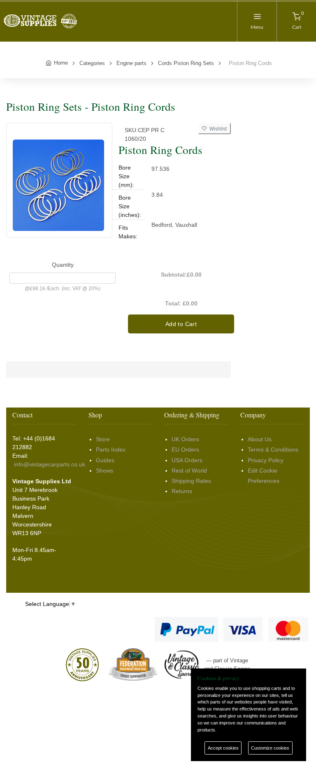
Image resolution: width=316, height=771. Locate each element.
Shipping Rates (191, 481)
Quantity (63, 264)
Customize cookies (270, 747)
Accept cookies (223, 747)
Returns (182, 491)
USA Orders (187, 460)
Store (103, 439)
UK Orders (185, 439)
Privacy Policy (265, 460)
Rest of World (189, 470)
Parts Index (110, 449)
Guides (105, 460)
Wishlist (217, 129)
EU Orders (185, 449)
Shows (104, 470)
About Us (260, 439)
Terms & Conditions (273, 449)
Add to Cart (181, 324)
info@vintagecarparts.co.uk (49, 464)
